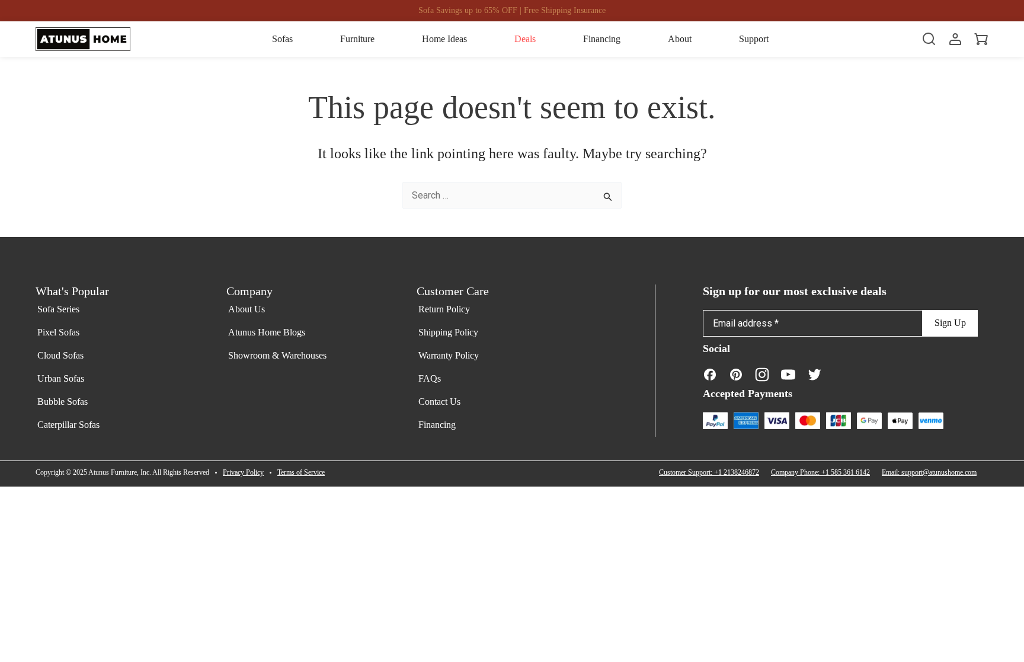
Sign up (950, 323)
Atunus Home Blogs (266, 332)
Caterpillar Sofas (68, 425)
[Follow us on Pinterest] (736, 374)
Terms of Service (301, 472)
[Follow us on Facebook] (710, 374)
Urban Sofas (60, 378)
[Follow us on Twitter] (814, 374)
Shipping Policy (448, 332)
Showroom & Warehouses (277, 355)
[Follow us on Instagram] (762, 374)
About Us (246, 309)
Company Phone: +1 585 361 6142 (820, 472)
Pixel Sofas (58, 332)
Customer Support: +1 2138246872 (709, 472)
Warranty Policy (448, 355)
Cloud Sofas (60, 355)
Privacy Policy (243, 472)
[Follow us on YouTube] (788, 374)
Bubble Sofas (62, 401)
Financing (437, 425)
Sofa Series (58, 309)
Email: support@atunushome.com (929, 472)
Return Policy (444, 309)
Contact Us (439, 401)
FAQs (429, 378)
